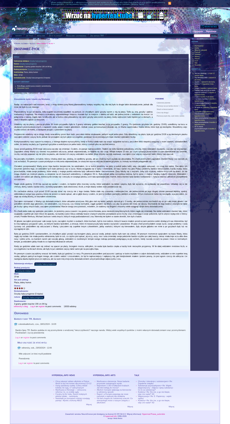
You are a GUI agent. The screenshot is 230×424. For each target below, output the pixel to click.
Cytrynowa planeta (163, 103)
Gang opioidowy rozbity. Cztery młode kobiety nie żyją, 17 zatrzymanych (71, 386)
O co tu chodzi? (55, 35)
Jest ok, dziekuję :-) (201, 73)
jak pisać (29, 35)
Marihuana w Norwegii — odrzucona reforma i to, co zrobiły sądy (71, 391)
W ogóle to (198, 107)
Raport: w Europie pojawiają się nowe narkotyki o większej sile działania (112, 395)
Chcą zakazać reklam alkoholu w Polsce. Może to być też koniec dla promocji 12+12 (73, 382)
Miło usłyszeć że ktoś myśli (32, 342)
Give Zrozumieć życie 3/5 (20, 288)
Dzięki (197, 88)
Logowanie (198, 31)
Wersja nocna (209, 27)
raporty (18, 35)
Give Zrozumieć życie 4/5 (22, 288)
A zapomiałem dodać (202, 103)
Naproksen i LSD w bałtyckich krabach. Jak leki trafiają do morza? (113, 386)
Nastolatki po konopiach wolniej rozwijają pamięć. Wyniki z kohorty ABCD (73, 399)
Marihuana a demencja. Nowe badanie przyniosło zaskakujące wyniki (113, 382)
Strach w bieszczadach (165, 109)
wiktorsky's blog (45, 43)
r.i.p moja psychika (201, 99)
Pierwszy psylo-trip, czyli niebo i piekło (170, 116)
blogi (32, 43)
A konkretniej (199, 114)
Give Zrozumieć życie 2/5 (17, 288)
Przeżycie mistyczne (35, 69)
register (41, 306)
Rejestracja (211, 31)
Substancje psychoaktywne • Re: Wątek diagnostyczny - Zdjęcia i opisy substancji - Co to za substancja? (156, 387)
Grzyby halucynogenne (38, 61)
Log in (33, 306)
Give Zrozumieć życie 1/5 (15, 288)
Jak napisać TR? (97, 35)
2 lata (197, 97)
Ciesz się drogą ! (163, 113)
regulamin (41, 35)
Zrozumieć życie (23, 88)
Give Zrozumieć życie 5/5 (24, 288)
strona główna (21, 43)
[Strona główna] (24, 28)
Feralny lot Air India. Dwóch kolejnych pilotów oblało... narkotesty (71, 395)
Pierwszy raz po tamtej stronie (167, 106)
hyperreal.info (111, 416)
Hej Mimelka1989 (201, 78)
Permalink (15, 324)
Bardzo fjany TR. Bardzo (27, 319)
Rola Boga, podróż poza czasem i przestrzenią (34, 86)
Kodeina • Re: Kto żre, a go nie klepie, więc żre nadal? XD (154, 393)
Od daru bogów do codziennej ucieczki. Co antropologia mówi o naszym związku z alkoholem (115, 400)
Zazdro (197, 82)
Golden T (198, 84)
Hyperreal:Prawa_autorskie (153, 414)
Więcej (89, 404)
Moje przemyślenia (201, 118)
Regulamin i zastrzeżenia (76, 35)
